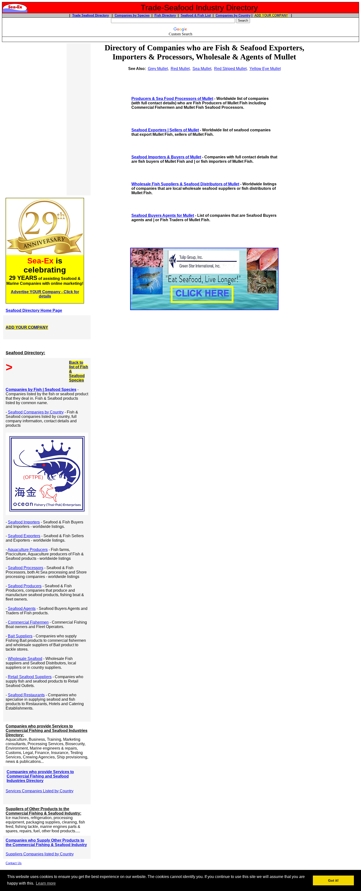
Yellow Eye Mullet (265, 69)
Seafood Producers (25, 586)
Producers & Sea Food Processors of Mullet (172, 98)
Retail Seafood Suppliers (30, 677)
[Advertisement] (35, 119)
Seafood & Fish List (196, 15)
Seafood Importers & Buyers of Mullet (166, 157)
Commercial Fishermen (28, 622)
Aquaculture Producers (28, 550)
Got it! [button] (333, 880)
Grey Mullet (158, 69)
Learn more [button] (46, 883)
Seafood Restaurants (26, 695)
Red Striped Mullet (230, 69)
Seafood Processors (25, 568)
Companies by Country (233, 15)
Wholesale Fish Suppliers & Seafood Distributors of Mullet (185, 184)
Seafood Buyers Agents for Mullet (162, 215)
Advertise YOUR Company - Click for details (45, 294)
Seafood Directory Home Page (34, 310)
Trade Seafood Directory (90, 15)
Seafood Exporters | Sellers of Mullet (165, 130)
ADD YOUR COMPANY (271, 15)
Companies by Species (132, 15)
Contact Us (14, 863)
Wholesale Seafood (25, 659)
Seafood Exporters (24, 536)
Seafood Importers (24, 522)
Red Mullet (180, 69)
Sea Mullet (202, 69)
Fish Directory (165, 15)
